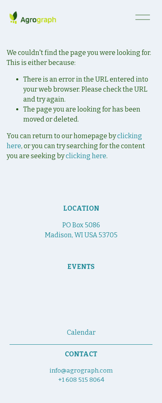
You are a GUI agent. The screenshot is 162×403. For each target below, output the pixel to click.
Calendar (81, 332)
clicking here (86, 156)
